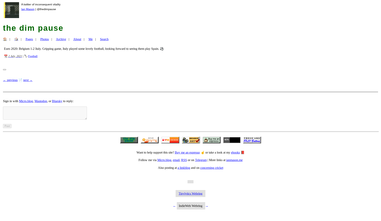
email (176, 160)
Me (91, 39)
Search (104, 39)
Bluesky (57, 101)
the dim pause (33, 28)
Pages (29, 39)
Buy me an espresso (187, 152)
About (77, 39)
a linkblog (184, 167)
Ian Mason (28, 9)
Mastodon (41, 101)
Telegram (201, 160)
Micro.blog (26, 101)
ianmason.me (234, 160)
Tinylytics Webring (190, 193)
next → (28, 80)
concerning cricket (211, 167)
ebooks (235, 152)
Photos (44, 39)
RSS (184, 160)
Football (33, 56)
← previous (10, 80)
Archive (61, 39)
